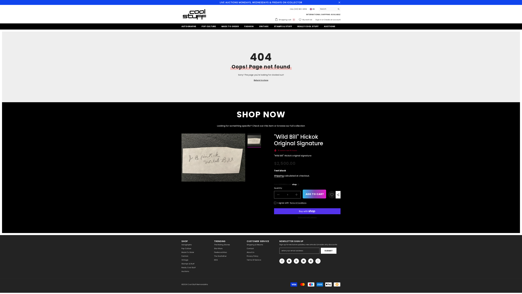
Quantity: (278, 188)
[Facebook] (282, 261)
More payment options (307, 217)
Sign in (319, 20)
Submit (328, 250)
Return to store (261, 80)
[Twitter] (318, 261)
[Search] (330, 9)
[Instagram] (289, 261)
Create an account (332, 20)
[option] (213, 158)
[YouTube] (310, 261)
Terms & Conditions (298, 203)
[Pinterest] (296, 261)
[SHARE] (338, 194)
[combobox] (327, 9)
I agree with (283, 203)
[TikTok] (303, 261)
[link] (332, 194)
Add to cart (315, 194)
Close (339, 2)
